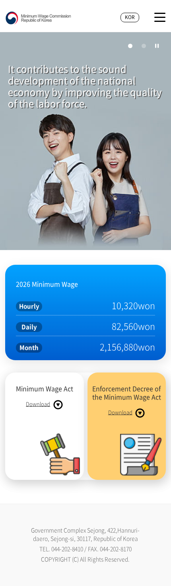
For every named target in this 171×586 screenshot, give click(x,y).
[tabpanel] (85, 142)
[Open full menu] (159, 17)
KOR (130, 17)
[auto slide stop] (157, 46)
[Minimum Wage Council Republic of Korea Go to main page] (39, 18)
